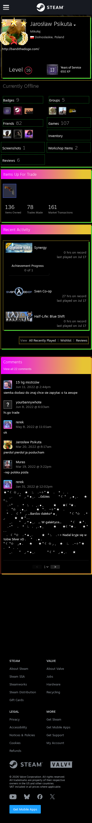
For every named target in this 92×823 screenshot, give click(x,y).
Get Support (55, 735)
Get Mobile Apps (25, 809)
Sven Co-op (43, 291)
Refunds (15, 751)
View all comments (17, 369)
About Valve (55, 668)
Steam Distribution (22, 692)
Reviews (81, 340)
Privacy (14, 719)
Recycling (53, 692)
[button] (20, 69)
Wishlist (65, 340)
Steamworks (18, 684)
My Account (55, 743)
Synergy (40, 247)
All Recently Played (42, 340)
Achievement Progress (28, 266)
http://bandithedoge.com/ (20, 49)
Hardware (53, 684)
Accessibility (18, 727)
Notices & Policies (22, 735)
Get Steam (53, 719)
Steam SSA (17, 676)
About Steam (18, 668)
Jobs (49, 676)
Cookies (15, 743)
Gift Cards (16, 700)
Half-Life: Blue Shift (49, 316)
